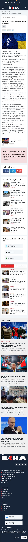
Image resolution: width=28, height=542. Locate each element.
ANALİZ (12, 205)
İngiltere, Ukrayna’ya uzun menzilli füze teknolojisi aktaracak (14, 407)
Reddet (17, 537)
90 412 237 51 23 (6, 480)
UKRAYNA (11, 144)
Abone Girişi (5, 508)
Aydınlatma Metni (6, 495)
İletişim (3, 510)
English (7, 2)
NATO (6, 144)
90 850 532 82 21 (6, 478)
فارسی (18, 2)
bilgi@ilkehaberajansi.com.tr (9, 476)
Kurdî (11, 2)
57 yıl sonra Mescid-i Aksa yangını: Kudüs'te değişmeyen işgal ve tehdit (18, 202)
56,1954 (14, 0)
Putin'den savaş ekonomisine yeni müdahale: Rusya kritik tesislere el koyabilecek (12, 439)
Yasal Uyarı (5, 491)
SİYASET (12, 215)
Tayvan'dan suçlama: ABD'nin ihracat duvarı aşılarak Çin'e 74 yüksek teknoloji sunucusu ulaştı (13, 345)
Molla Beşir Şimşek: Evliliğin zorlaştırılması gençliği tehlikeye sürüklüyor (17, 220)
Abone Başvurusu (6, 506)
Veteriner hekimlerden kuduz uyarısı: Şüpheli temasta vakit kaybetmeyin (18, 229)
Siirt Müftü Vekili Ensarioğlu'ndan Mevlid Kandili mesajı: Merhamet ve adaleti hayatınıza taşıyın (18, 273)
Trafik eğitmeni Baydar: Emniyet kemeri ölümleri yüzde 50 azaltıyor (17, 296)
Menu (3, 8)
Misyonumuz (5, 487)
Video (3, 502)
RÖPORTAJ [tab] (7, 266)
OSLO (13, 17)
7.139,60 (18, 0)
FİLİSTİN (12, 197)
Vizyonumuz (5, 489)
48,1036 (9, 0)
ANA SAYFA (3, 11)
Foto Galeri (4, 504)
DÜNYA (8, 11)
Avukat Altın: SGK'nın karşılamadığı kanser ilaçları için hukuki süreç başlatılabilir (18, 184)
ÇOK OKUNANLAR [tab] (21, 266)
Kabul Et (24, 537)
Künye (3, 497)
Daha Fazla (4, 482)
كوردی (14, 2)
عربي (22, 2)
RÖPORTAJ (13, 187)
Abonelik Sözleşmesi (7, 493)
